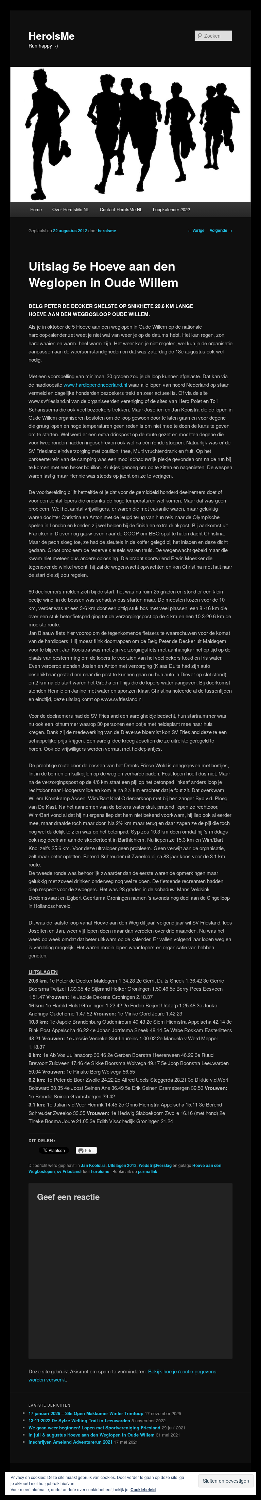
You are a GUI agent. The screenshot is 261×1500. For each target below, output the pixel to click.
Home (36, 209)
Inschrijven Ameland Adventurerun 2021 (70, 1442)
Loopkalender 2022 (171, 209)
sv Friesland (69, 1171)
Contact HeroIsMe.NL (121, 209)
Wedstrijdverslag (155, 1165)
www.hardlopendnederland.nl (95, 384)
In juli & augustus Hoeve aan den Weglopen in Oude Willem (92, 1434)
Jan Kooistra (93, 1165)
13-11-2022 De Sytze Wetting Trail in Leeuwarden (79, 1420)
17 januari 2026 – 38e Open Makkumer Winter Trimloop (86, 1413)
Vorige (196, 230)
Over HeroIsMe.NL (70, 209)
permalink (148, 1171)
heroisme (107, 230)
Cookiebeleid (143, 1489)
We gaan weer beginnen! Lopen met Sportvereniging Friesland (94, 1427)
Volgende (221, 230)
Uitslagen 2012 (122, 1165)
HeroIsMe (52, 35)
